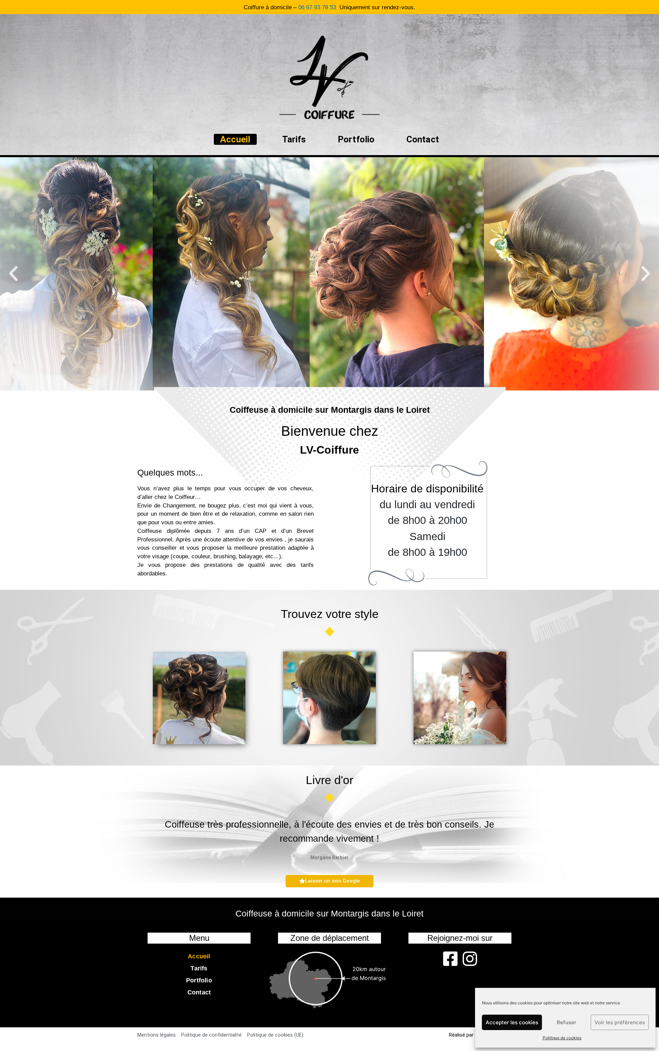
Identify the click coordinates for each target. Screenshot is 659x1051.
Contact (422, 139)
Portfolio (356, 139)
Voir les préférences (619, 1022)
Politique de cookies (562, 1037)
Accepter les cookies (512, 1022)
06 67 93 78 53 (317, 7)
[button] (13, 274)
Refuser (566, 1022)
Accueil (235, 139)
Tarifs (294, 139)
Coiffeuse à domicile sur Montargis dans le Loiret (330, 409)
